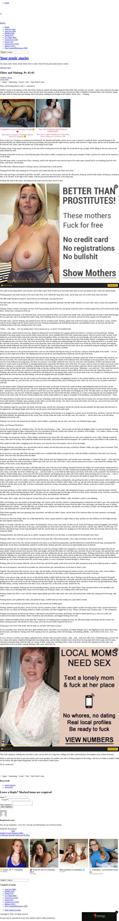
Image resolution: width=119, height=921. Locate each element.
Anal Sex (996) (10, 31)
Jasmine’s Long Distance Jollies (11, 833)
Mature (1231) (10, 46)
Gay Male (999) (10, 38)
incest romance (10, 785)
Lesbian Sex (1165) (12, 44)
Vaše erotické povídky (13, 910)
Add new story (10, 29)
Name (3, 797)
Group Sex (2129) (11, 40)
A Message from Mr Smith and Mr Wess (15, 835)
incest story (9, 787)
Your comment (6, 805)
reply (13, 831)
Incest (10, 78)
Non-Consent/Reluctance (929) (16, 48)
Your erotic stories (14, 58)
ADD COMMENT (6, 807)
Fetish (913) (9, 35)
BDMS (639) (9, 33)
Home (7, 3)
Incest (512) (9, 42)
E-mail (5, 800)
